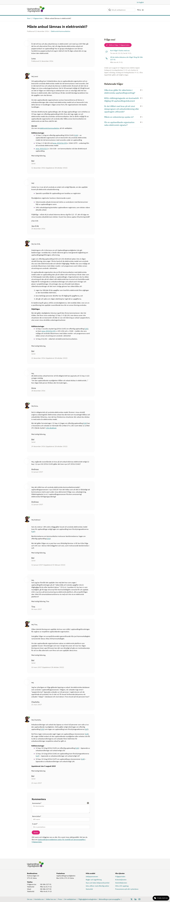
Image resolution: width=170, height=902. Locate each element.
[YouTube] (139, 899)
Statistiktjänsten (121, 883)
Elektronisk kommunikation (60, 31)
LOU (76, 135)
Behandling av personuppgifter (110, 899)
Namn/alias (36, 816)
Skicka (36, 832)
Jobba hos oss (51, 899)
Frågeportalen (38, 18)
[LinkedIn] (135, 899)
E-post (34, 824)
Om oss (29, 899)
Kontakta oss (39, 899)
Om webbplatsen (70, 899)
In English (140, 2)
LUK (86, 734)
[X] (132, 899)
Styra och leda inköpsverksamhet (97, 883)
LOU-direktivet (51, 428)
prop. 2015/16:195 (60, 143)
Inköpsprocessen (92, 876)
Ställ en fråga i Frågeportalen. (119, 45)
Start (29, 18)
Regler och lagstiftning (94, 880)
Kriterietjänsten (120, 880)
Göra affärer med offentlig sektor (97, 886)
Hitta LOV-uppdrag (121, 886)
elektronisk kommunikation (49, 128)
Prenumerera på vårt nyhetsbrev (126, 889)
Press (60, 899)
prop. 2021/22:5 (42, 149)
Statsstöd (89, 889)
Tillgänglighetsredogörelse (87, 899)
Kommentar (36, 803)
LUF (33, 532)
